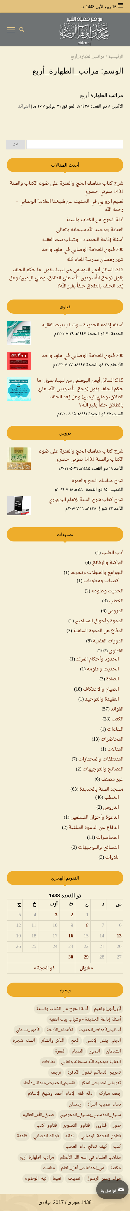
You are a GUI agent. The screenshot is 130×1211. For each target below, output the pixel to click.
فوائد (70, 1136)
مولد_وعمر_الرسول (103, 1179)
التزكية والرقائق (107, 562)
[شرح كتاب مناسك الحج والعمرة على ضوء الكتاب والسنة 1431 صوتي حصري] (19, 460)
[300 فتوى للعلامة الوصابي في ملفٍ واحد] (19, 362)
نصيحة (73, 1179)
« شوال (86, 968)
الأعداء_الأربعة (60, 1030)
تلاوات (112, 857)
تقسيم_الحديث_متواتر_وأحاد (49, 1083)
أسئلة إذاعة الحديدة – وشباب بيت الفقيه (82, 239)
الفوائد (24, 106)
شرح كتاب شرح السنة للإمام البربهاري (86, 500)
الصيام (77, 1051)
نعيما (57, 1179)
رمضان (75, 1104)
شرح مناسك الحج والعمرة (97, 481)
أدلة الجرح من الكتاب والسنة (94, 219)
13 (119, 936)
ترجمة (55, 1072)
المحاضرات (112, 739)
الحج (75, 1041)
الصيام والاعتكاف (101, 689)
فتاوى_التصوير (76, 1126)
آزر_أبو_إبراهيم (107, 1009)
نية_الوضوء (36, 1179)
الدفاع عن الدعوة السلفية (98, 630)
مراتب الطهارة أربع (101, 95)
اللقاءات (115, 729)
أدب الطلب (112, 552)
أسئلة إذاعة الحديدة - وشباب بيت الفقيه (85, 1019)
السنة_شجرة (24, 1041)
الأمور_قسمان (28, 1030)
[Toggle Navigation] (11, 31)
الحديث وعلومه (107, 591)
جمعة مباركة (110, 1094)
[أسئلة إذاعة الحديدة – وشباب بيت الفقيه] (19, 334)
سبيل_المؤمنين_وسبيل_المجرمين (90, 1115)
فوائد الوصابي (46, 1136)
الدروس (115, 611)
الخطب (116, 601)
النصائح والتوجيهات (103, 769)
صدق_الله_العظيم (38, 1115)
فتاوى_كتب (47, 1126)
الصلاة (112, 679)
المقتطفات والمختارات (100, 759)
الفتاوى (116, 651)
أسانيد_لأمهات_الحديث (100, 1030)
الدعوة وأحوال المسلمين (99, 621)
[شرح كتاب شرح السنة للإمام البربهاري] (19, 507)
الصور (94, 1051)
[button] (122, 1171)
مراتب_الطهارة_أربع (37, 1157)
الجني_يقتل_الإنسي (103, 1041)
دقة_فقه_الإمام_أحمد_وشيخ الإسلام (60, 1094)
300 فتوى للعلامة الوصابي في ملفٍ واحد (82, 249)
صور (117, 1126)
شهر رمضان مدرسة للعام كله (95, 259)
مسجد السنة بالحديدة (101, 789)
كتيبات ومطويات (101, 580)
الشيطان (113, 1051)
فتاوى (101, 1126)
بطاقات (48, 1062)
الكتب (117, 719)
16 (70, 936)
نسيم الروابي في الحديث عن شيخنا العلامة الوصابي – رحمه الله (69, 205)
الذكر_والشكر (52, 1041)
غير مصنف (112, 779)
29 (86, 957)
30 (70, 957)
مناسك (49, 1168)
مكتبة (115, 1168)
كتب (117, 1147)
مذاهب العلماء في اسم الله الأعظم (90, 1157)
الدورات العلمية (108, 641)
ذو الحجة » (44, 968)
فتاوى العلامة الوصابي (101, 1136)
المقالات (115, 749)
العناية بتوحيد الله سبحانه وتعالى (89, 229)
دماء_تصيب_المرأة (104, 1104)
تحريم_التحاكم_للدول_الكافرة (94, 1072)
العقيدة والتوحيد (102, 699)
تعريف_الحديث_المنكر (101, 1083)
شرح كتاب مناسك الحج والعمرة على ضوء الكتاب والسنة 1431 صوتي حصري (66, 187)
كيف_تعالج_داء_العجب (86, 1147)
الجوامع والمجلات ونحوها (96, 572)
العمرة (60, 1051)
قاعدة (22, 1136)
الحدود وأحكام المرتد (97, 659)
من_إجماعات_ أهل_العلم (82, 1168)
